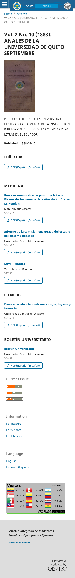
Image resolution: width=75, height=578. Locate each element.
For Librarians (14, 436)
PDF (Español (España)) (25, 167)
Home (8, 14)
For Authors (13, 430)
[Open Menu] (4, 4)
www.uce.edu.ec (19, 542)
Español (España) (18, 467)
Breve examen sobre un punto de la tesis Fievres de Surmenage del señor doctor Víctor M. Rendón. (37, 199)
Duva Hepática (14, 264)
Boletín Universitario (19, 349)
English (11, 461)
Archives (22, 14)
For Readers (13, 423)
